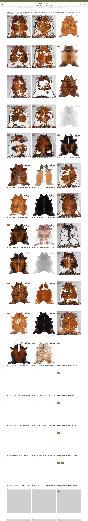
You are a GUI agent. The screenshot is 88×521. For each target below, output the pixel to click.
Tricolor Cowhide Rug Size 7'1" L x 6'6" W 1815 (16, 68)
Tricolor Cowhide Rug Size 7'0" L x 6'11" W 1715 (67, 513)
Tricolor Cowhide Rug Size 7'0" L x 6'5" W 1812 (41, 128)
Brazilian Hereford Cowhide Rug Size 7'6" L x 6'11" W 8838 (18, 456)
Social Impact (37, 5)
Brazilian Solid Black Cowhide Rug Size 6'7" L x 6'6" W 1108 (43, 336)
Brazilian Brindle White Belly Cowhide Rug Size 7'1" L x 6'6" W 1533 (69, 99)
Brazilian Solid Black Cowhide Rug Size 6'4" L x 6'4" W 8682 (18, 514)
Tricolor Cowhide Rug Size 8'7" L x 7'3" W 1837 (16, 98)
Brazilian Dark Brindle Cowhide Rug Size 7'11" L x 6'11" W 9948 (18, 248)
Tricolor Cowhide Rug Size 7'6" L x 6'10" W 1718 (67, 275)
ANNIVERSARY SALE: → (44, 0)
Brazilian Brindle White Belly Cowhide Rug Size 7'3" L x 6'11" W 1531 (43, 366)
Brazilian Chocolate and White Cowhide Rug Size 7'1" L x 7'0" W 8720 (43, 486)
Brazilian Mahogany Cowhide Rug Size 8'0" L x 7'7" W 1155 (18, 366)
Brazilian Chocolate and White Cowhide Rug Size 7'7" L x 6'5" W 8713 (43, 188)
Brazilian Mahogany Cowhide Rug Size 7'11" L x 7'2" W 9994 (18, 426)
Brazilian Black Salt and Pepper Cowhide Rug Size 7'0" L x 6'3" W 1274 (44, 426)
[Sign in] (82, 4)
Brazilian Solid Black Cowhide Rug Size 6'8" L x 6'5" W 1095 (43, 218)
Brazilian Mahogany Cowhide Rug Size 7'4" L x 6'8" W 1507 (68, 69)
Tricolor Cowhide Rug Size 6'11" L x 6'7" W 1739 (67, 485)
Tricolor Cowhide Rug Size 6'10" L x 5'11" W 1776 (17, 157)
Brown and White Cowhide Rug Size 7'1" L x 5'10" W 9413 (18, 335)
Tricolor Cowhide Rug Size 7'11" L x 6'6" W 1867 (67, 455)
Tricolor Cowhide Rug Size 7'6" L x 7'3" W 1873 (67, 335)
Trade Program (48, 5)
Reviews (52, 5)
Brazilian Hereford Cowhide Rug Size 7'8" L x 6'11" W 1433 (43, 306)
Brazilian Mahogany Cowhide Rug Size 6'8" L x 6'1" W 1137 (18, 276)
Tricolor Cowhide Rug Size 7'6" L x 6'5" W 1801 (66, 305)
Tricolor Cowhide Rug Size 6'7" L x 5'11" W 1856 (67, 217)
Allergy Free (41, 5)
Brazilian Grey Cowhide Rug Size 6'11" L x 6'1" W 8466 (68, 128)
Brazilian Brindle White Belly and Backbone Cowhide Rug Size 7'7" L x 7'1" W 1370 (18, 306)
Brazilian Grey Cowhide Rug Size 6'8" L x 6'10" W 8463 (43, 275)
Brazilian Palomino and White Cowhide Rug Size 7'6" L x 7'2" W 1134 (18, 396)
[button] (85, 4)
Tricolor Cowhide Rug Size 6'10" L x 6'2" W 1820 (17, 128)
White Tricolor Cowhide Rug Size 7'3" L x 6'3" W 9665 (43, 98)
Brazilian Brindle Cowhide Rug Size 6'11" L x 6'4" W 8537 (43, 455)
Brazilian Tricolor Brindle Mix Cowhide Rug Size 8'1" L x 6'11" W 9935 (43, 396)
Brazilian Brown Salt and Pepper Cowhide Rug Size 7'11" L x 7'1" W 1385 (18, 486)
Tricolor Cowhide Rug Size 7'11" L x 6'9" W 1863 (67, 247)
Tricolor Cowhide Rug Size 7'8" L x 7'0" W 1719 (66, 425)
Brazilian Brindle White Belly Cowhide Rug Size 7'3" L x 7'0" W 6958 (18, 188)
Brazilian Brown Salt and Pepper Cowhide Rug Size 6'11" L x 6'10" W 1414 (43, 248)
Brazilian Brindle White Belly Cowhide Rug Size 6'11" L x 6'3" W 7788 (18, 218)
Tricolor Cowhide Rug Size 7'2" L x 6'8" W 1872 (42, 68)
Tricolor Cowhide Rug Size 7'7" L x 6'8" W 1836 (42, 157)
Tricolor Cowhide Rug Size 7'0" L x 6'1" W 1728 (66, 187)
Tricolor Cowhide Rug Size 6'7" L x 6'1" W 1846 (42, 38)
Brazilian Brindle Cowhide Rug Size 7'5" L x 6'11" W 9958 (43, 513)
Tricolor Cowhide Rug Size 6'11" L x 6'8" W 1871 (67, 365)
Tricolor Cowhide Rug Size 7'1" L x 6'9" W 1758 (66, 395)
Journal (44, 5)
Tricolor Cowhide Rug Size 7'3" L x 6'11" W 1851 (16, 38)
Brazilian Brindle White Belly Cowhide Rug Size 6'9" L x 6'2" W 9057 (68, 39)
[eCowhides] (44, 3)
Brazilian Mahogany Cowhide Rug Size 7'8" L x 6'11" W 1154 (68, 158)
